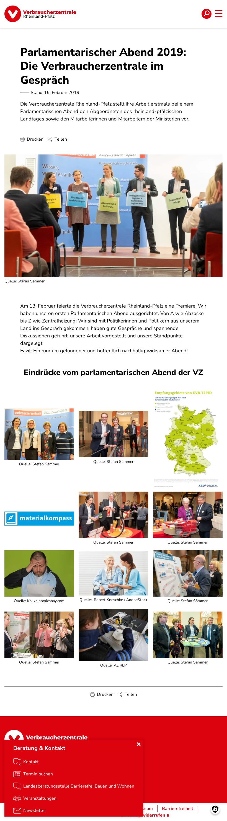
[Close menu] (138, 744)
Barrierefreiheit (177, 809)
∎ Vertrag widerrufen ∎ (144, 815)
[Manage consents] (215, 809)
